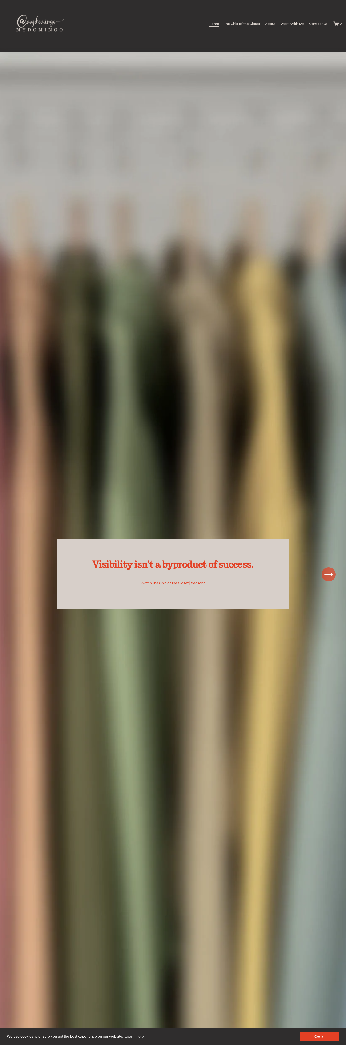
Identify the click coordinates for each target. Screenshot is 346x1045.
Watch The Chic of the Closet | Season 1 (173, 583)
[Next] (329, 574)
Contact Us (318, 23)
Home (214, 23)
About (270, 23)
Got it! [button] (319, 1036)
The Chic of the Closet (242, 23)
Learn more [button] (134, 1036)
